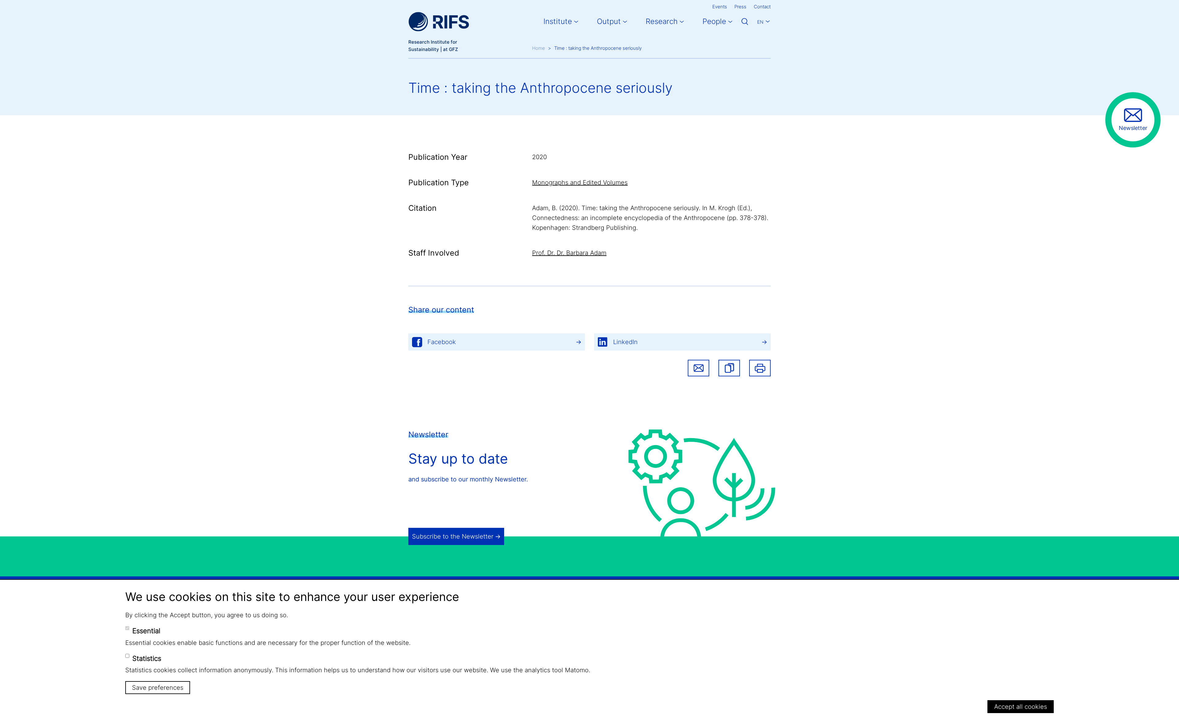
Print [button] (760, 368)
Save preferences (157, 687)
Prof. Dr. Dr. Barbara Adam (569, 253)
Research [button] (662, 21)
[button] (729, 368)
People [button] (714, 21)
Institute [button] (557, 21)
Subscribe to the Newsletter (452, 536)
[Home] (438, 22)
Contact (762, 7)
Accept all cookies (1020, 706)
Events (719, 7)
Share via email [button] (698, 368)
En (760, 22)
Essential (146, 630)
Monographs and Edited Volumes (580, 182)
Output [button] (609, 21)
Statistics (146, 658)
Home (538, 48)
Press (740, 7)
